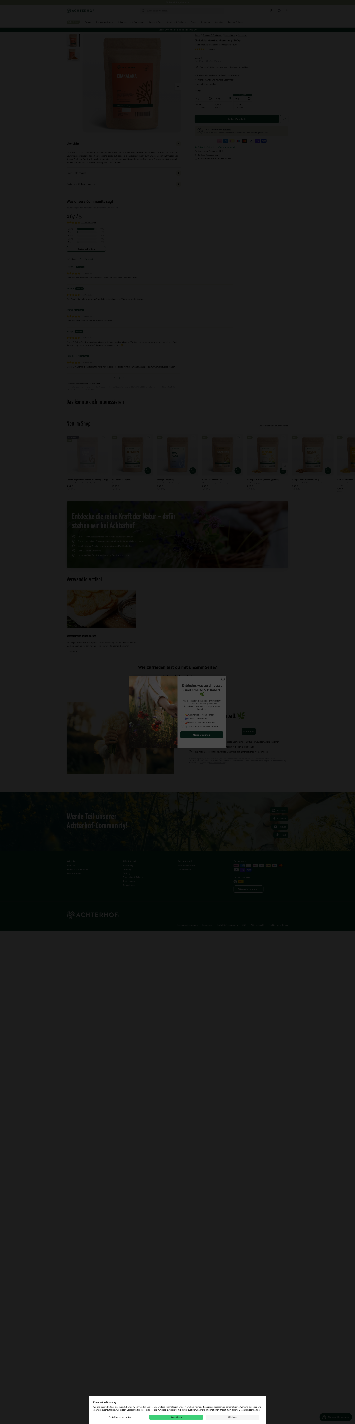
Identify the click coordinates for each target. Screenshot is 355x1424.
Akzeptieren (176, 1417)
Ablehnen (232, 1417)
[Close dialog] (223, 678)
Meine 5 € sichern (202, 734)
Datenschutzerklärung (249, 1409)
